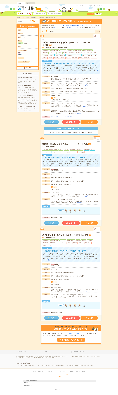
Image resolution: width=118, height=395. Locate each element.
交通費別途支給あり (23, 103)
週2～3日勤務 (26, 100)
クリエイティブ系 (25, 89)
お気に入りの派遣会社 (55, 13)
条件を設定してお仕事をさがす (72, 340)
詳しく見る (90, 122)
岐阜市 (19, 79)
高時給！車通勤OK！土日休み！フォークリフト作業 (65, 144)
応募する (72, 122)
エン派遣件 (21, 3)
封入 (27, 110)
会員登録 (90, 13)
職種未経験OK (27, 97)
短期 (19, 97)
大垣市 (28, 79)
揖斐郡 (25, 81)
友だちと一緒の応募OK (27, 99)
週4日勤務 (32, 100)
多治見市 (34, 81)
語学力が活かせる (33, 103)
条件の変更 (28, 68)
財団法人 (27, 108)
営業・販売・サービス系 (75, 25)
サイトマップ (89, 5)
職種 (46, 351)
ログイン (98, 13)
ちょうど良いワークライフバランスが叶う (26, 6)
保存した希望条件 (40, 13)
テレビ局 (23, 110)
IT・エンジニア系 (56, 365)
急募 (19, 108)
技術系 (21, 90)
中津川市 (20, 82)
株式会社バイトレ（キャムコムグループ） (61, 116)
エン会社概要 (71, 371)
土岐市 (32, 79)
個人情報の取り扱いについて (39, 371)
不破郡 (29, 81)
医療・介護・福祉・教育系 (29, 90)
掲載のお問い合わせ (98, 5)
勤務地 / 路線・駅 (22, 351)
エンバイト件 (31, 3)
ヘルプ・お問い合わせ (80, 5)
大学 (30, 110)
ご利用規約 (50, 371)
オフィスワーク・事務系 (23, 87)
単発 (22, 97)
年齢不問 (23, 108)
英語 (31, 108)
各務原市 (23, 79)
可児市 (21, 81)
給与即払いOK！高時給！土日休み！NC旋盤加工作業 (65, 235)
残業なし (26, 102)
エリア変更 (43, 8)
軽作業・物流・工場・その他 (86, 365)
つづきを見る (84, 85)
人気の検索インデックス (78, 351)
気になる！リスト (25, 13)
